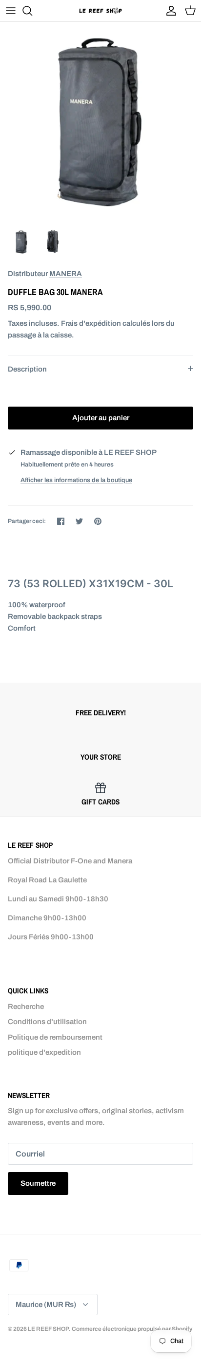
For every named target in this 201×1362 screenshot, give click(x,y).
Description (27, 369)
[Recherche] (32, 10)
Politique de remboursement (55, 1037)
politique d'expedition (44, 1052)
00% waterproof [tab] (36, 605)
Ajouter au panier (100, 418)
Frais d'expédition (91, 323)
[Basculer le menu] (10, 10)
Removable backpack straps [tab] (55, 616)
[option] (100, 122)
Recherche (26, 1006)
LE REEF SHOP (48, 1328)
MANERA (65, 274)
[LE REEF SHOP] (100, 10)
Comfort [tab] (22, 628)
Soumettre (38, 1183)
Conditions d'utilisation (47, 1022)
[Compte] (169, 10)
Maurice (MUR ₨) (46, 1304)
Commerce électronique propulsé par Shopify (132, 1328)
